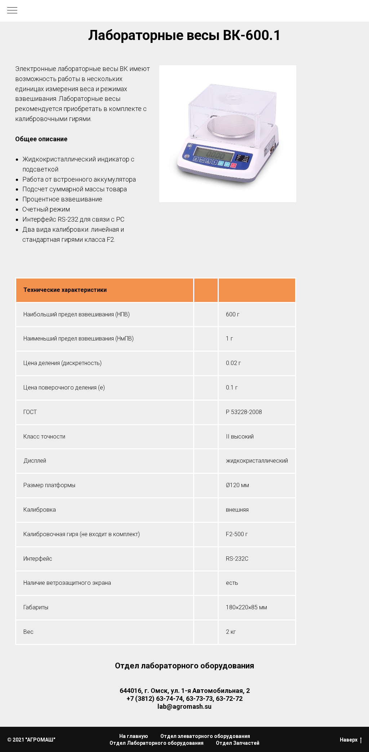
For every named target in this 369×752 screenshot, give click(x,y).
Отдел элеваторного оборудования (205, 736)
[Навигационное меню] (12, 10)
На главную (133, 736)
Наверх (348, 740)
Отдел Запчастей (237, 743)
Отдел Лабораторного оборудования (157, 743)
